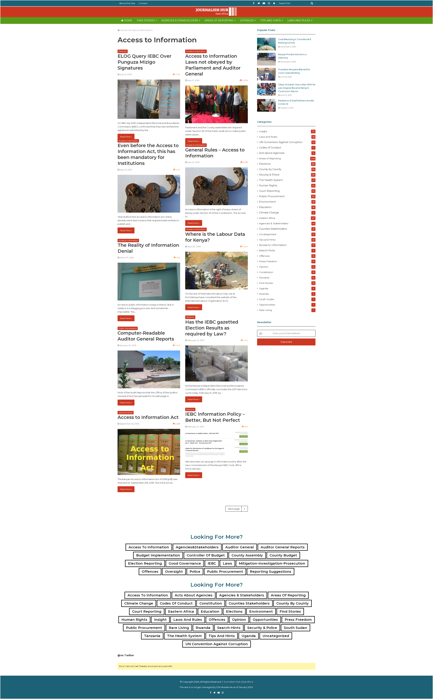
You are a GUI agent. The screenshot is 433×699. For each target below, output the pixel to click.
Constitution (266, 272)
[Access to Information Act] (149, 452)
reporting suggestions (270, 572)
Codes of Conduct (270, 147)
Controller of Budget (206, 555)
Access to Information (196, 51)
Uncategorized (267, 234)
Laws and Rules (298, 20)
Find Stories (146, 20)
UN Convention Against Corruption (280, 142)
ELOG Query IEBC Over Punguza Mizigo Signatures (144, 62)
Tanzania (264, 277)
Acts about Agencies (271, 153)
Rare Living (265, 310)
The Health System (271, 180)
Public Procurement (128, 328)
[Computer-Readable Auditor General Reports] (149, 369)
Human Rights (268, 185)
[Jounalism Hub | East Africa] (216, 11)
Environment (267, 201)
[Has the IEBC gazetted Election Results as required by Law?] (216, 363)
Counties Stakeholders (273, 228)
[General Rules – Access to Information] (216, 186)
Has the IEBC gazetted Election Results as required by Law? (211, 328)
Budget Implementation (158, 555)
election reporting (145, 563)
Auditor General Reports (283, 547)
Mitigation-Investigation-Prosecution (272, 563)
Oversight (174, 572)
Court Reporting (269, 190)
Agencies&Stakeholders (197, 547)
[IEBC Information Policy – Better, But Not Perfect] (216, 444)
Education (265, 207)
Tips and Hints (270, 20)
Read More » (126, 136)
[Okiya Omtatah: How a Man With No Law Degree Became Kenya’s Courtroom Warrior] (266, 89)
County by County (270, 169)
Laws (227, 563)
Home (127, 20)
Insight (263, 131)
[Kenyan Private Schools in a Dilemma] (266, 59)
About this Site (127, 3)
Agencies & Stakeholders (179, 20)
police (195, 572)
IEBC (212, 563)
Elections (123, 51)
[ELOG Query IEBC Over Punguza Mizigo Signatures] (149, 99)
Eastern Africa (267, 218)
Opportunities (267, 304)
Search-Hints (267, 250)
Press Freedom (268, 261)
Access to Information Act (148, 417)
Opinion (263, 266)
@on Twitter (126, 655)
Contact (143, 3)
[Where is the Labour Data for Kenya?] (216, 270)
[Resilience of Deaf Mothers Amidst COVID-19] (266, 105)
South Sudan (266, 299)
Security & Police (269, 174)
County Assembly (247, 555)
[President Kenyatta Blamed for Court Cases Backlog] (266, 74)
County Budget (283, 555)
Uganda (263, 288)
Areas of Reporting (219, 20)
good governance (185, 563)
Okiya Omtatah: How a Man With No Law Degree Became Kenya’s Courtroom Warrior (296, 87)
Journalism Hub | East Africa (238, 681)
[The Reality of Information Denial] (149, 281)
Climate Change (269, 212)
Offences (247, 20)
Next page (234, 508)
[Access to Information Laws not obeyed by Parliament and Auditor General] (216, 104)
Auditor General (239, 547)
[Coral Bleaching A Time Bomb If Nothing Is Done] (266, 44)
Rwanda (264, 293)
